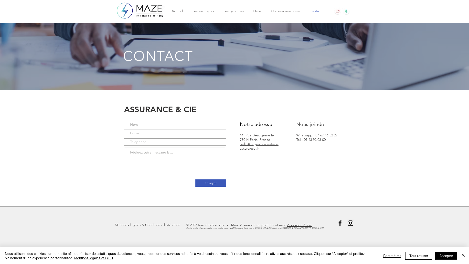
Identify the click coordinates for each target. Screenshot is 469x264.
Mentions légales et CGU (93, 257)
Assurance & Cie (299, 225)
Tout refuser (418, 255)
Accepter (446, 255)
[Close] (463, 255)
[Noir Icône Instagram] (350, 223)
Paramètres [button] (392, 255)
